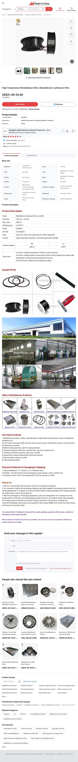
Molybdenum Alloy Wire (30, 733)
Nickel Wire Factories (10, 729)
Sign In (5, 146)
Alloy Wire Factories (58, 729)
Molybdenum (47, 14)
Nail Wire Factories (42, 729)
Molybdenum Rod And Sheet (12, 719)
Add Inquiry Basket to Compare (39, 77)
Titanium (23, 714)
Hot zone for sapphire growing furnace (66, 685)
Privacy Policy (69, 754)
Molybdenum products (9, 685)
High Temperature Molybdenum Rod (42, 738)
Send (19, 568)
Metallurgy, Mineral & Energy (15, 14)
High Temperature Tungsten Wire (52, 733)
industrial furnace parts (9, 693)
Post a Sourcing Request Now (60, 568)
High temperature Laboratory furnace (51, 689)
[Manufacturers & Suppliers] (39, 3)
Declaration (60, 754)
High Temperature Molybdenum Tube (15, 738)
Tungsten (7, 714)
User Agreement (50, 754)
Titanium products (26, 693)
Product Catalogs (30, 681)
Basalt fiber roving (44, 693)
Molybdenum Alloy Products (58, 714)
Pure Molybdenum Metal (37, 714)
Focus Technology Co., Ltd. (25, 754)
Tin (15, 714)
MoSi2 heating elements (9, 689)
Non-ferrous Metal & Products (33, 14)
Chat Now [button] (59, 104)
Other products (62, 693)
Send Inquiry (20, 104)
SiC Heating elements (27, 689)
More (4, 747)
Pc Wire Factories (26, 729)
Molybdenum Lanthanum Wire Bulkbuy (16, 743)
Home (3, 14)
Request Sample (34, 109)
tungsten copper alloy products (49, 685)
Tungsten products (26, 685)
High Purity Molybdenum (11, 733)
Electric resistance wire (64, 689)
